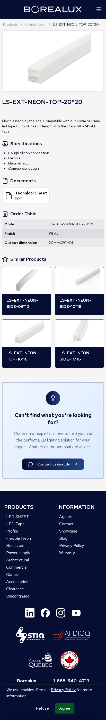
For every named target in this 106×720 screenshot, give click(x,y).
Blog (63, 538)
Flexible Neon (35, 24)
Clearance (15, 589)
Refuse (42, 708)
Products (10, 24)
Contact (66, 524)
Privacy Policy (63, 689)
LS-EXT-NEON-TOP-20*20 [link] (76, 24)
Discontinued (18, 596)
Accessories (17, 581)
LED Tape (15, 524)
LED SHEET (17, 516)
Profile (12, 531)
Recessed (15, 545)
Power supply (18, 552)
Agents (65, 516)
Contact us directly (53, 464)
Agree (64, 708)
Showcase (68, 531)
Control (12, 574)
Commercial (16, 567)
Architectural (17, 560)
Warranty (67, 552)
